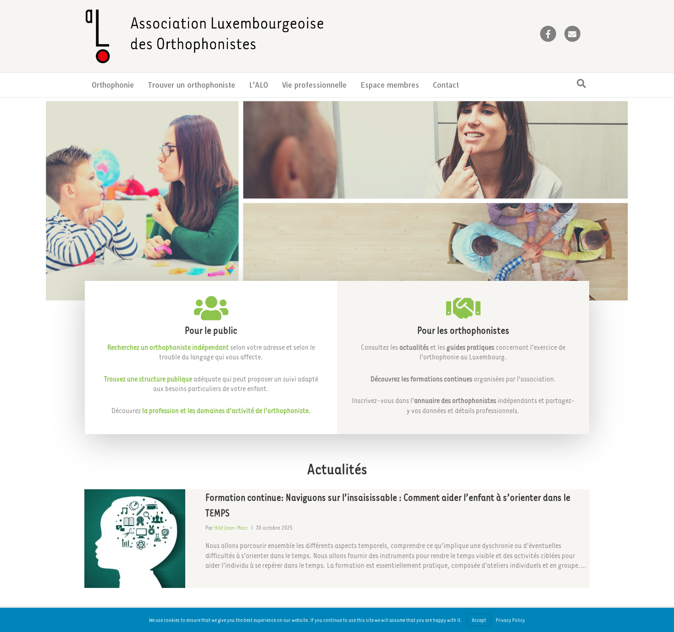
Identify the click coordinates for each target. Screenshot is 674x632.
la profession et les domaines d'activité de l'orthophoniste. (226, 410)
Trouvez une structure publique (148, 378)
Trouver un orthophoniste (191, 84)
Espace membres (389, 84)
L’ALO (258, 84)
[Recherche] (581, 83)
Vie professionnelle (314, 84)
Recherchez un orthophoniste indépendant (168, 347)
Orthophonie (113, 84)
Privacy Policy (510, 619)
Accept (479, 619)
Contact (446, 84)
